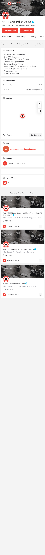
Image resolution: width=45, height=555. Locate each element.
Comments (21, 37)
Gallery (33, 37)
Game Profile (7, 37)
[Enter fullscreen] (39, 111)
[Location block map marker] (22, 116)
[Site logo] (13, 3)
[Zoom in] (39, 103)
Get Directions (36, 135)
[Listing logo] (5, 15)
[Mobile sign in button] (42, 3)
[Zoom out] (39, 106)
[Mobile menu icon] (2, 3)
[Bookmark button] (40, 226)
